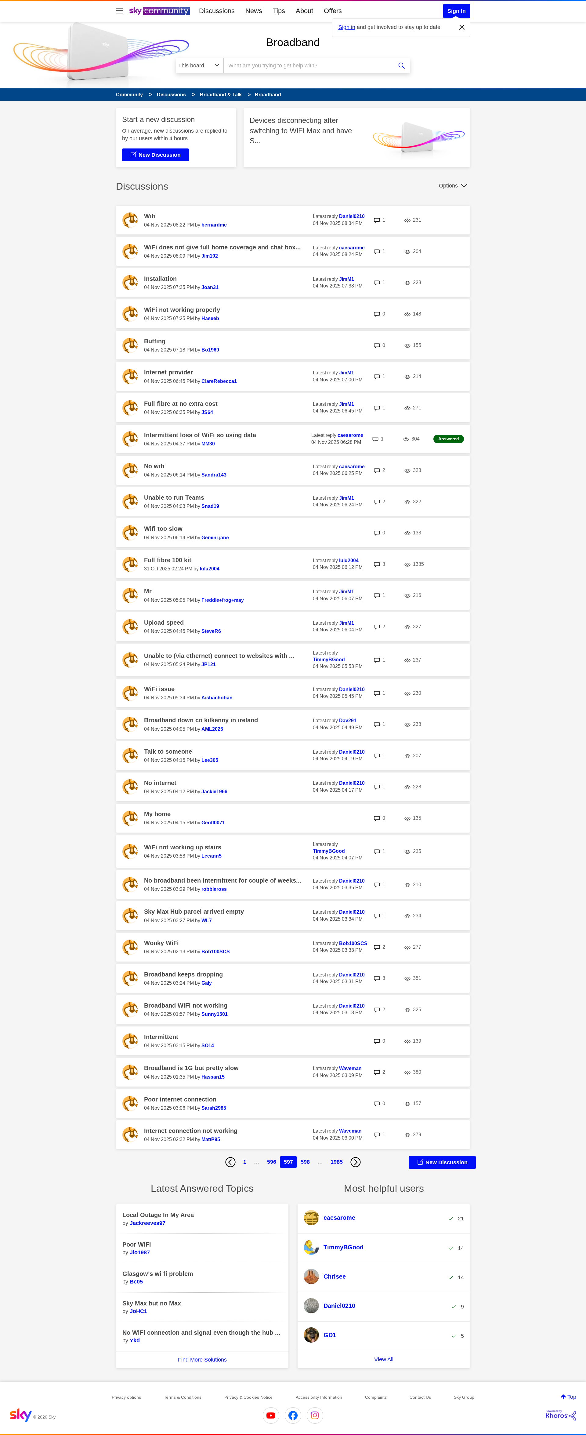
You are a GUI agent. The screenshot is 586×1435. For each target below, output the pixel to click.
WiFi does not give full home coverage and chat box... (222, 247)
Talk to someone (168, 751)
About (304, 11)
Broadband (293, 42)
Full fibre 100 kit (167, 560)
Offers (333, 11)
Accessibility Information (319, 1397)
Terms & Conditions (182, 1397)
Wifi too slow (163, 528)
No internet (160, 783)
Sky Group (464, 1397)
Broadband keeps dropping (183, 974)
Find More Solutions (202, 1360)
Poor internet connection (180, 1099)
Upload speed (164, 622)
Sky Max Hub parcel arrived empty (194, 911)
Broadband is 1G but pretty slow (191, 1068)
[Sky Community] (159, 11)
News (253, 11)
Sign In (456, 11)
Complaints (376, 1397)
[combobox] (308, 65)
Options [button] (448, 186)
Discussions (217, 11)
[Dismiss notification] (462, 27)
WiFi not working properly (182, 309)
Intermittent (161, 1036)
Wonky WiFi (161, 943)
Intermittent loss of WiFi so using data (200, 435)
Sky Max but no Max (151, 1303)
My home (157, 814)
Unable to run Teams (174, 497)
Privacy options (126, 1397)
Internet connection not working (190, 1130)
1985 (337, 1162)
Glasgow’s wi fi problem (157, 1273)
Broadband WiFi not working (185, 1005)
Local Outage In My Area (158, 1215)
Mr (148, 591)
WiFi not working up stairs (182, 847)
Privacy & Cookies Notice (248, 1397)
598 (305, 1162)
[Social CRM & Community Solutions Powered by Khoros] (561, 1415)
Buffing (154, 341)
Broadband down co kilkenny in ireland (201, 720)
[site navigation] (119, 11)
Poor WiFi (136, 1244)
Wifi (150, 216)
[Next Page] (355, 1162)
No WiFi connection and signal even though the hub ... (201, 1332)
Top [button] (571, 1397)
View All (383, 1359)
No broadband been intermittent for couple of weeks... (223, 880)
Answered (448, 438)
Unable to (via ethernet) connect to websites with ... (219, 655)
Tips (279, 11)
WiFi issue (159, 689)
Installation (160, 278)
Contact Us (420, 1397)
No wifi (154, 466)
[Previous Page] (230, 1162)
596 (271, 1162)
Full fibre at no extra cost (181, 403)
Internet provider (168, 372)
